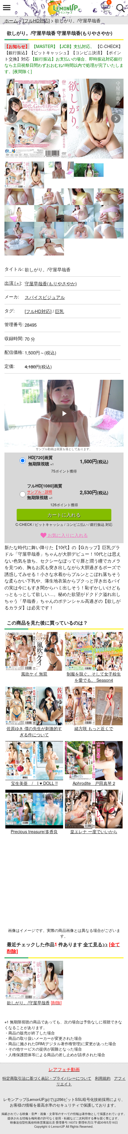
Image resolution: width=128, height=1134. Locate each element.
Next (116, 118)
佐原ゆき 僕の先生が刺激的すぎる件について (34, 731)
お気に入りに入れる (67, 535)
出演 (12, 283)
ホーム (11, 20)
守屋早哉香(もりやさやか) (51, 283)
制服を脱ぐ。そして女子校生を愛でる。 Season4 (94, 677)
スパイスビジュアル (45, 297)
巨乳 (59, 311)
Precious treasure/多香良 (34, 831)
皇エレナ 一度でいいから (93, 831)
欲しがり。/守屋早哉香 (28, 1003)
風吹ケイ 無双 (34, 674)
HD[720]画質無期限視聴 (41, 460)
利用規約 (102, 1078)
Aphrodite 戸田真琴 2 (94, 783)
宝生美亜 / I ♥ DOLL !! (34, 783)
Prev (12, 118)
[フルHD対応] (36, 20)
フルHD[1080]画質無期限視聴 (44, 491)
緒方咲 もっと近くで (93, 728)
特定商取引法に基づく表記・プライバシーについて (46, 1078)
